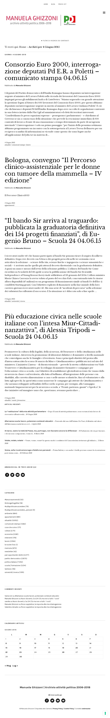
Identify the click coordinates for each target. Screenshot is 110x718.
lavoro (28, 145)
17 (35, 648)
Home (46, 4)
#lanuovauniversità (12, 500)
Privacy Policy (58, 709)
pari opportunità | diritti (14, 555)
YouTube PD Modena (63, 702)
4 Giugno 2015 (10, 142)
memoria (8, 548)
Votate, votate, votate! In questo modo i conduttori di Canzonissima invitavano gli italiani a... (51, 440)
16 (20, 648)
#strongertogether (12, 503)
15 (6, 648)
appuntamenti (9, 205)
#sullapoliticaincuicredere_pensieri (18, 510)
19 (63, 648)
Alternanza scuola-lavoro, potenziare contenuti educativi (37, 596)
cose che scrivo (11, 527)
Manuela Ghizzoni (23, 85)
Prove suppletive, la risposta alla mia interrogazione (41, 604)
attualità (8, 145)
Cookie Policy (69, 709)
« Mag (8, 665)
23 (20, 652)
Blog (53, 4)
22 (6, 652)
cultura (7, 531)
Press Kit (62, 4)
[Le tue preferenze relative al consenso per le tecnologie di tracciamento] (105, 713)
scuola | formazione (18, 400)
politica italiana (11, 562)
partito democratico (13, 558)
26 (63, 652)
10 (35, 643)
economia (9, 534)
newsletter (9, 552)
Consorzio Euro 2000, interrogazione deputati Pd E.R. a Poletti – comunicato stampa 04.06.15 (53, 71)
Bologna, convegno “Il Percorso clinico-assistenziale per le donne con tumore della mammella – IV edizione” (53, 170)
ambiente (8, 513)
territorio (8, 569)
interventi (8, 538)
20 (77, 648)
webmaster (86, 709)
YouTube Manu (58, 702)
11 (49, 643)
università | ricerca (18, 301)
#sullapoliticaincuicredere (15, 506)
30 (20, 657)
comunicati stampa (18, 145)
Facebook (47, 702)
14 (90, 643)
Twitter (52, 702)
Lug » (15, 665)
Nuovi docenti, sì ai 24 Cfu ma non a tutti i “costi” (40, 599)
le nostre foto (10, 545)
